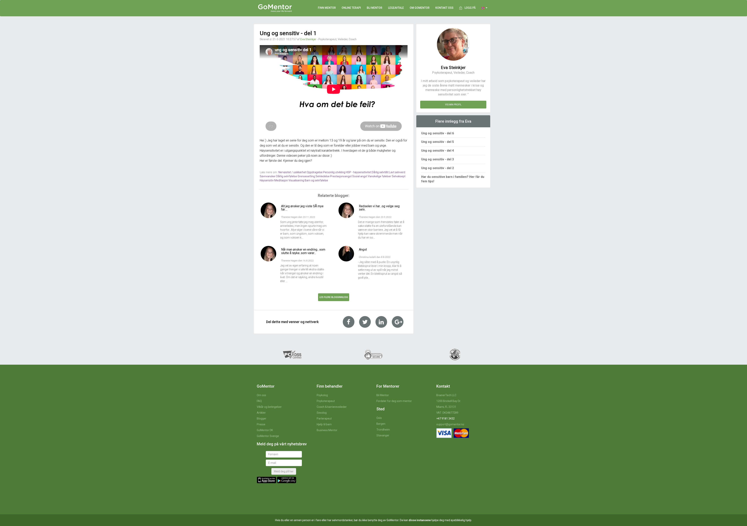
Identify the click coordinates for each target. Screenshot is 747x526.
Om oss (261, 395)
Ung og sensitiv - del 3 (437, 159)
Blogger (261, 418)
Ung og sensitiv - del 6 (437, 133)
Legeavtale (396, 7)
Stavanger (382, 435)
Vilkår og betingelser (269, 406)
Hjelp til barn (324, 424)
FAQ (259, 401)
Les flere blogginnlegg (333, 297)
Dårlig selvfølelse (287, 176)
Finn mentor (327, 7)
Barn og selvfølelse (316, 180)
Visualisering (296, 180)
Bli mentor (374, 7)
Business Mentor (327, 430)
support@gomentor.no (450, 424)
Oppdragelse (315, 172)
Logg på (470, 7)
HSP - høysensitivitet (359, 172)
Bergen (380, 423)
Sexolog (322, 412)
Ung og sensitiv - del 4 (437, 150)
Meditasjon (281, 180)
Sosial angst (360, 176)
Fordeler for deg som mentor (394, 401)
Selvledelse (323, 176)
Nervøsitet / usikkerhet (292, 172)
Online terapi (351, 7)
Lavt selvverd (397, 172)
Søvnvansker (268, 176)
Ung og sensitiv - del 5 (437, 142)
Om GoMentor (420, 7)
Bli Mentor (382, 395)
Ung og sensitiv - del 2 (437, 168)
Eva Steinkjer (308, 39)
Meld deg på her (284, 471)
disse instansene (420, 520)
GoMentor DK (265, 430)
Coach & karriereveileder (332, 406)
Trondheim (383, 429)
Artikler (261, 412)
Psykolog (322, 395)
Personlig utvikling (334, 172)
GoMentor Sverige (268, 436)
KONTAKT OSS (444, 7)
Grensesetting (307, 176)
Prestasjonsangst (341, 176)
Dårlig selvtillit (380, 172)
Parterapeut (324, 418)
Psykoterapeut (326, 401)
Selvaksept (398, 176)
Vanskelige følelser (380, 176)
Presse (261, 424)
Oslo (379, 417)
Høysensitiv (267, 180)
